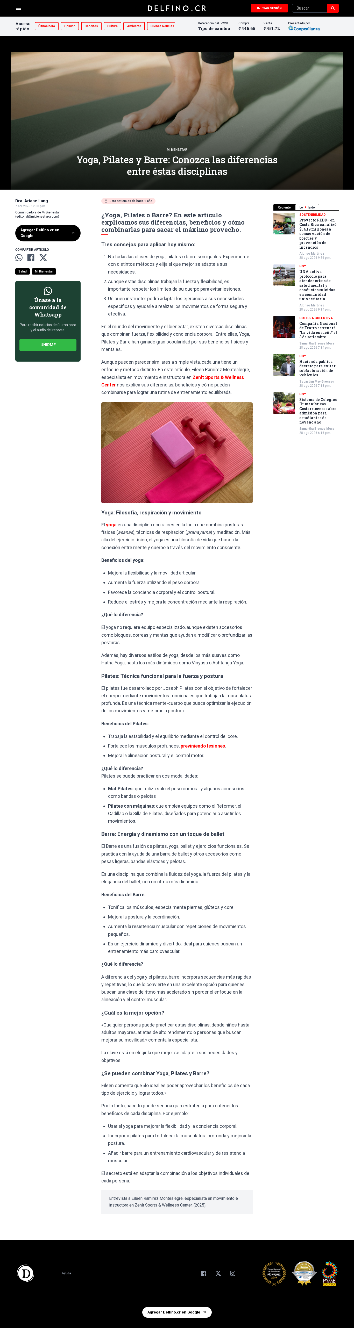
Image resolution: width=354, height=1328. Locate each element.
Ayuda (66, 1273)
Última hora (46, 26)
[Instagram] (233, 1273)
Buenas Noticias (162, 26)
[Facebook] (204, 1273)
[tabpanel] (306, 324)
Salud (22, 271)
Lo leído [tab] (307, 207)
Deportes (91, 26)
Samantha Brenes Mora (316, 343)
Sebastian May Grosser (316, 381)
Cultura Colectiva (316, 318)
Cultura (112, 26)
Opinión (69, 26)
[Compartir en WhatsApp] (19, 257)
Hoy (302, 266)
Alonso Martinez (311, 254)
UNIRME (48, 344)
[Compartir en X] (43, 258)
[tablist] (306, 207)
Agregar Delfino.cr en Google (39, 233)
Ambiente (134, 26)
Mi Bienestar (177, 150)
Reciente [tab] (284, 207)
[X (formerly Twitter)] (218, 1273)
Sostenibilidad (312, 215)
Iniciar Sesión (269, 8)
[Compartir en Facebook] (31, 258)
